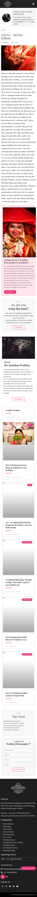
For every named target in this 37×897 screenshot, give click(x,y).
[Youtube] (17, 886)
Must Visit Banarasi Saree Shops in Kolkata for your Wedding (16, 467)
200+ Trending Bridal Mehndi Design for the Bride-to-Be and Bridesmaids (18, 525)
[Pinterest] (10, 886)
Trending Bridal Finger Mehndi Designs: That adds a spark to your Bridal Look (18, 582)
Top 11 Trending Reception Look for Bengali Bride (16, 694)
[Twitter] (13, 886)
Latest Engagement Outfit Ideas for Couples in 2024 (16, 638)
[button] (33, 4)
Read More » (9, 413)
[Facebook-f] (2, 886)
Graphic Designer (13, 410)
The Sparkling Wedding (18, 895)
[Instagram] (6, 886)
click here (27, 22)
